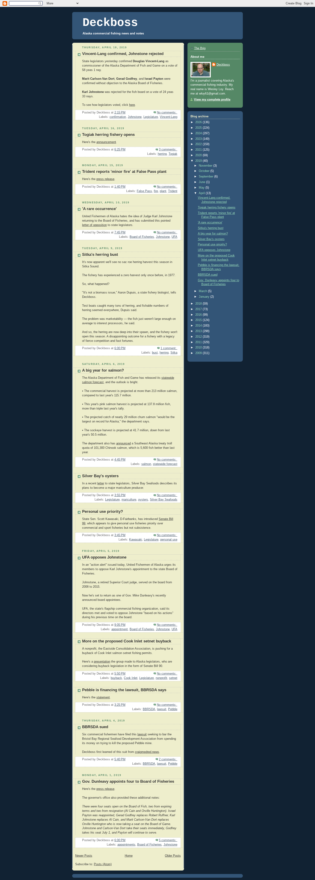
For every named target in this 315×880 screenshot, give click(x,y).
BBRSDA (149, 709)
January (204, 296)
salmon (146, 464)
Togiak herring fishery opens (108, 134)
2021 (199, 149)
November (206, 165)
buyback (116, 678)
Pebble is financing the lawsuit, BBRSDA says (124, 690)
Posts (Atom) (103, 864)
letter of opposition (94, 225)
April (202, 193)
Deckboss (110, 22)
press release (105, 179)
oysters (143, 499)
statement (103, 697)
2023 (199, 139)
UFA (174, 236)
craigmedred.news (147, 752)
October (204, 171)
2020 (199, 155)
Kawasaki (135, 539)
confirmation (118, 117)
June (202, 182)
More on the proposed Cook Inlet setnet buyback (126, 641)
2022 (199, 144)
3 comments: (168, 149)
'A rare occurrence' (99, 209)
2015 (199, 320)
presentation (102, 661)
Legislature (150, 117)
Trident (172, 191)
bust (155, 352)
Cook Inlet (130, 678)
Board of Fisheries (142, 236)
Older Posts (173, 855)
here (132, 105)
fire (156, 191)
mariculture (129, 499)
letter (100, 483)
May (202, 187)
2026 (199, 122)
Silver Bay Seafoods (163, 499)
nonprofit (161, 678)
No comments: (167, 112)
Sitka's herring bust (100, 254)
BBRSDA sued (95, 727)
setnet (173, 678)
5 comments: (168, 840)
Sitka (173, 352)
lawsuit (161, 709)
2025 (199, 127)
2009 (199, 353)
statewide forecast (165, 464)
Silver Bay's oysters (100, 476)
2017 (199, 309)
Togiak (173, 154)
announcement (106, 142)
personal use (168, 539)
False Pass (144, 191)
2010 (199, 347)
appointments (126, 844)
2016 (199, 314)
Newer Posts (83, 855)
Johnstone (135, 117)
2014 (199, 325)
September (206, 176)
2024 (199, 133)
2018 (199, 303)
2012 (199, 336)
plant (163, 191)
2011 (199, 342)
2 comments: (168, 759)
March (203, 291)
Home (129, 855)
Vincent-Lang (168, 117)
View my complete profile (212, 99)
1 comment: (168, 348)
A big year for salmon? (103, 370)
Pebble (172, 709)
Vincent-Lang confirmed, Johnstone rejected (122, 54)
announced (123, 443)
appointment (119, 629)
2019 (199, 160)
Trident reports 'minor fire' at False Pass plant (124, 171)
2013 (199, 331)
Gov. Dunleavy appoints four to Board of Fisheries (128, 781)
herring (162, 154)
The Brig (199, 48)
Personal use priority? (102, 511)
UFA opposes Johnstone (104, 557)
